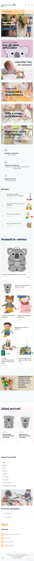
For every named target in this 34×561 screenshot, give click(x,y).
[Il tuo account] (25, 5)
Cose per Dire (10, 554)
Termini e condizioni (7, 482)
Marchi (3, 467)
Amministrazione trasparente (9, 485)
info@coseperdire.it (9, 545)
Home (3, 462)
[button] (28, 277)
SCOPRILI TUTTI (9, 28)
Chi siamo (4, 465)
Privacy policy (5, 476)
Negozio (4, 470)
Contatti (4, 473)
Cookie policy (5, 479)
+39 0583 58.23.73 (16, 166)
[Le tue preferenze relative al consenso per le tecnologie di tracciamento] (2, 558)
